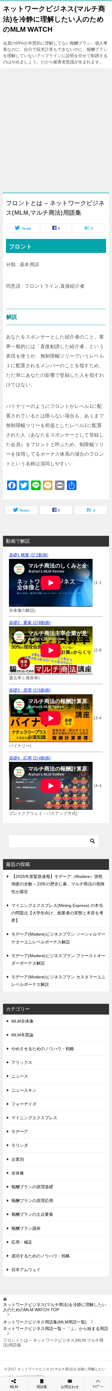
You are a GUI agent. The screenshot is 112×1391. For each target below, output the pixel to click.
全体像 (17, 1173)
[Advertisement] (56, 127)
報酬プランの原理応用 (32, 1200)
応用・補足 (21, 1242)
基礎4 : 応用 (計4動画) (30, 758)
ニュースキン (23, 1090)
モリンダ (19, 1145)
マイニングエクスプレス (34, 1117)
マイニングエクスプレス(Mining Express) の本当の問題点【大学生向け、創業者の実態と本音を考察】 (57, 913)
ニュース (19, 1076)
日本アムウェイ (26, 1269)
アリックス (21, 1062)
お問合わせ (70, 1387)
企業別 (17, 1159)
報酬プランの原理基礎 (32, 1186)
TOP (54, 1307)
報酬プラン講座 (26, 1228)
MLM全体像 (22, 1021)
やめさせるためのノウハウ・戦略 (42, 1048)
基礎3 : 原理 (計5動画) (30, 690)
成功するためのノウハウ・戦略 (40, 1255)
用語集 (41, 1387)
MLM (14, 1387)
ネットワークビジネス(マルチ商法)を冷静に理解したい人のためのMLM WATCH (54, 19)
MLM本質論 (22, 1034)
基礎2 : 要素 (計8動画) (30, 622)
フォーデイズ (23, 1104)
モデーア (19, 1131)
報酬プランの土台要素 (32, 1214)
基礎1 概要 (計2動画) (28, 555)
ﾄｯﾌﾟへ (98, 1386)
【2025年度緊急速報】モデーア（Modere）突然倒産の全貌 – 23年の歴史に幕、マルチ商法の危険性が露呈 (58, 884)
